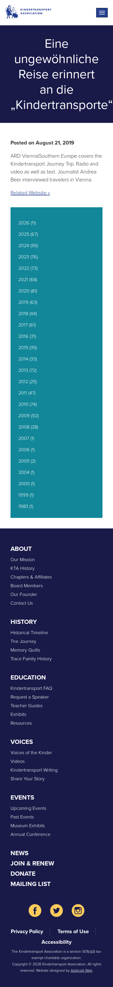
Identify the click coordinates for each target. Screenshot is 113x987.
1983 (23, 506)
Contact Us (22, 603)
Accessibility (56, 942)
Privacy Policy (27, 931)
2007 (23, 438)
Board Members (27, 585)
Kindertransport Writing (34, 770)
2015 (23, 347)
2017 (23, 324)
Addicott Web (81, 970)
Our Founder (24, 594)
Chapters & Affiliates (31, 577)
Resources (21, 723)
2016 (23, 336)
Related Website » (30, 193)
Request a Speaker (30, 697)
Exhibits (18, 714)
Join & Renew (32, 863)
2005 (23, 461)
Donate (23, 873)
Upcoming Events (28, 808)
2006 (24, 449)
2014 (23, 358)
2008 (23, 426)
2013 (23, 370)
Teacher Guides (27, 705)
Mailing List (31, 884)
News (19, 853)
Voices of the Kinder (31, 752)
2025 (23, 234)
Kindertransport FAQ (31, 688)
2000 (24, 483)
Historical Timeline (29, 632)
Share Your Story (28, 778)
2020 (23, 290)
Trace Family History (31, 658)
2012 (23, 381)
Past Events (22, 816)
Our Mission (23, 559)
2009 (24, 415)
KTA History (23, 568)
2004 (23, 472)
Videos (18, 761)
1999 (23, 495)
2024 (23, 245)
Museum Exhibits (28, 825)
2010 (23, 404)
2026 (23, 222)
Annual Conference (30, 834)
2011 (22, 392)
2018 (23, 313)
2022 (23, 268)
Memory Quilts (25, 650)
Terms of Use (73, 931)
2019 (23, 302)
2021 (23, 279)
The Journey (23, 641)
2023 (23, 256)
